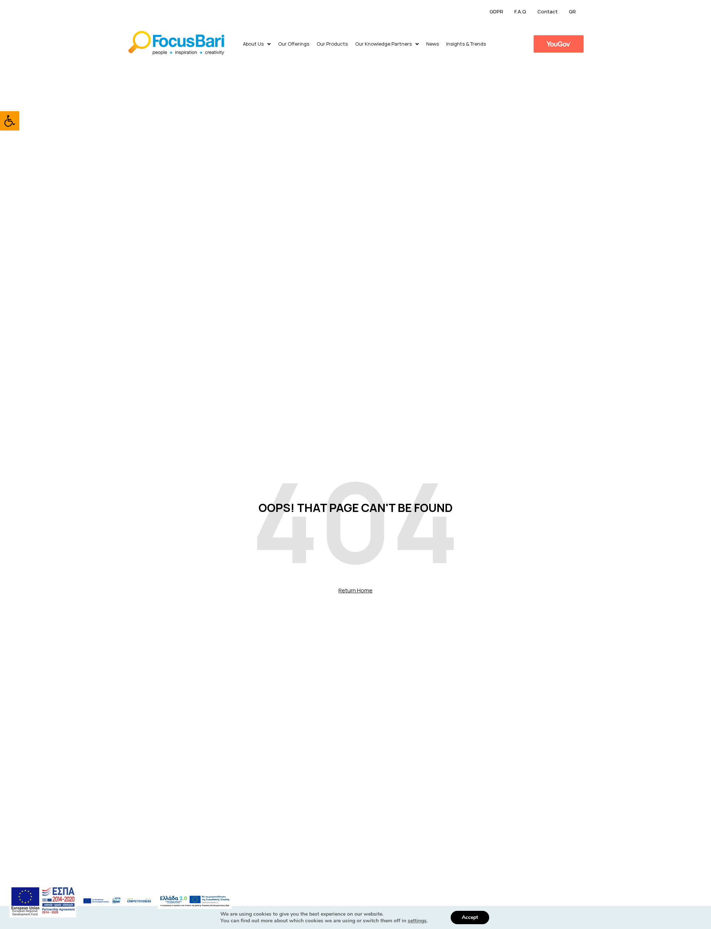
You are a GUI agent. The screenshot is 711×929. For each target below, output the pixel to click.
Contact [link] (547, 11)
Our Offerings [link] (293, 43)
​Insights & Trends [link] (466, 43)
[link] (9, 120)
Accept (470, 917)
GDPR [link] (496, 11)
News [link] (432, 43)
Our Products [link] (332, 43)
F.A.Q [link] (520, 11)
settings (417, 921)
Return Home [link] (355, 590)
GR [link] (572, 11)
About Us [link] (253, 43)
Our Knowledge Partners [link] (383, 43)
